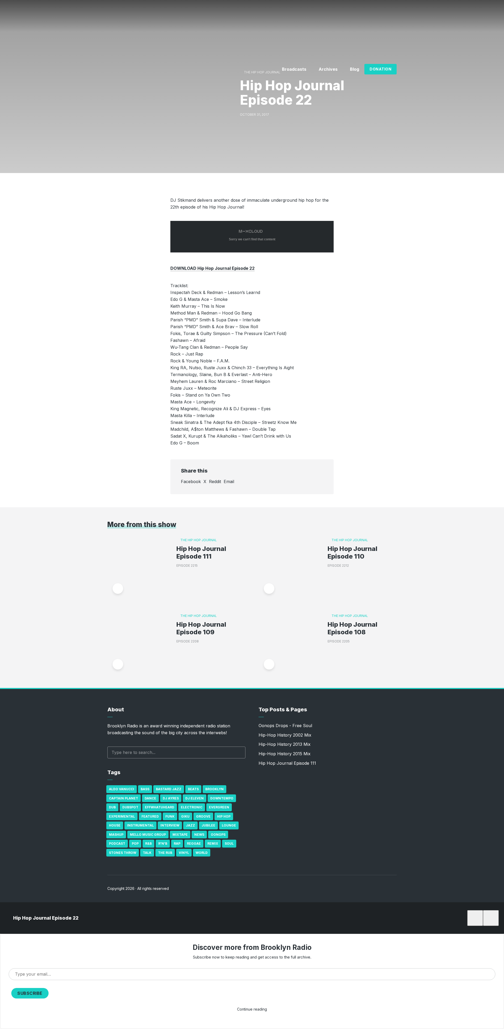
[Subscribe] (475, 918)
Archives (328, 69)
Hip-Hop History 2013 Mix (285, 744)
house (114, 825)
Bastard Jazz (168, 789)
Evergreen (219, 807)
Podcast (117, 843)
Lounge (229, 825)
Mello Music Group (148, 835)
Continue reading (252, 1009)
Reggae (194, 843)
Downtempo (221, 798)
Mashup (116, 835)
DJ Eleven (194, 798)
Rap (177, 843)
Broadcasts (294, 69)
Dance (150, 798)
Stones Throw (122, 853)
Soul (229, 843)
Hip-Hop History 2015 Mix (285, 753)
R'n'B (162, 843)
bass (145, 789)
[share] (491, 918)
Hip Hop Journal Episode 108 (352, 628)
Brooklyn (214, 789)
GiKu (185, 816)
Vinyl (184, 853)
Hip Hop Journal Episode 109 (201, 628)
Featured (150, 816)
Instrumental (140, 825)
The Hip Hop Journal (198, 540)
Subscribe (30, 993)
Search (238, 752)
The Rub (165, 853)
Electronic (191, 807)
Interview (169, 825)
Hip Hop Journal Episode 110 (352, 552)
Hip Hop (223, 816)
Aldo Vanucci (121, 789)
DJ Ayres (171, 798)
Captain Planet (123, 798)
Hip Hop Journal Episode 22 (45, 918)
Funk (170, 816)
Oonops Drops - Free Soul (285, 725)
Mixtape (180, 835)
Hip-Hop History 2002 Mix (285, 735)
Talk (147, 853)
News (199, 835)
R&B (148, 843)
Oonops (218, 835)
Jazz (190, 825)
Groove (203, 816)
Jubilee (208, 825)
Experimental (122, 816)
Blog (354, 69)
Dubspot (130, 807)
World (202, 853)
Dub (112, 807)
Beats (193, 789)
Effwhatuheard (159, 807)
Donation (380, 69)
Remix (212, 843)
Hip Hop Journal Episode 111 (201, 552)
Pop (135, 843)
